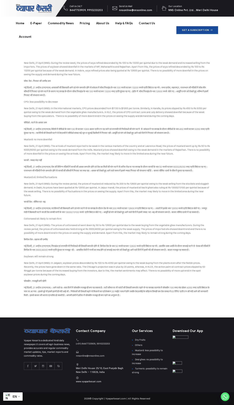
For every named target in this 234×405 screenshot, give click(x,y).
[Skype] (58, 366)
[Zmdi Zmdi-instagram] (43, 366)
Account (25, 37)
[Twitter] (35, 366)
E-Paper (36, 23)
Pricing (85, 23)
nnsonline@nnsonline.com (135, 10)
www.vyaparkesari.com (88, 381)
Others (138, 345)
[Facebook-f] (28, 366)
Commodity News (61, 23)
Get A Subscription (195, 30)
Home (20, 23)
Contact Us (147, 23)
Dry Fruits (140, 339)
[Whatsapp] (225, 396)
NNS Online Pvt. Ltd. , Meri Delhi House (193, 10)
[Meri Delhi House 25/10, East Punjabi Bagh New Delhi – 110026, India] (77, 364)
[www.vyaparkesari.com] (77, 377)
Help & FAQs (124, 23)
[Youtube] (51, 366)
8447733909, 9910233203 (86, 10)
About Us (102, 23)
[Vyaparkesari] (34, 8)
